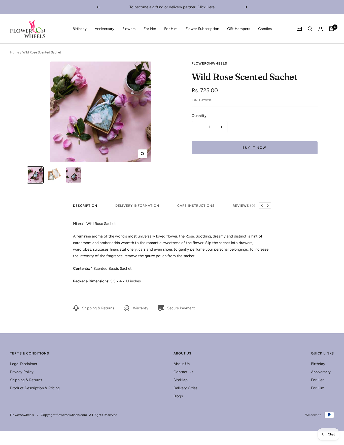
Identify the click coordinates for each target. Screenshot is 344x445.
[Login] (320, 29)
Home (14, 52)
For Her (150, 28)
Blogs (178, 396)
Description (85, 205)
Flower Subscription (202, 28)
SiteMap (181, 380)
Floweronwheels (209, 63)
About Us (182, 364)
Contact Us (183, 372)
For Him (171, 28)
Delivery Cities (185, 388)
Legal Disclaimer (23, 364)
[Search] (310, 28)
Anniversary (104, 28)
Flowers (128, 28)
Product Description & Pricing (35, 388)
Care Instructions (196, 205)
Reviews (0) (244, 205)
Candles (265, 28)
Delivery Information (137, 205)
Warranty (140, 308)
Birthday (80, 28)
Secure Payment (181, 308)
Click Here (206, 7)
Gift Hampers (238, 28)
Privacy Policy (21, 372)
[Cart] (331, 28)
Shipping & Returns (98, 308)
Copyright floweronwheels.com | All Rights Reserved (79, 415)
